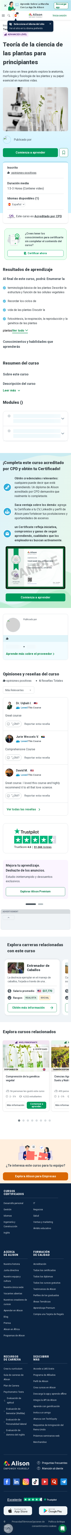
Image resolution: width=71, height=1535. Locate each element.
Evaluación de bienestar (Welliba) (15, 1411)
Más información (15, 1105)
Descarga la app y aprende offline (49, 1394)
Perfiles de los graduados (46, 1295)
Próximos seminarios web (46, 1436)
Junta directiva (11, 1270)
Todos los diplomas (43, 1276)
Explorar (3, 15)
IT (34, 1203)
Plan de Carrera (11, 1385)
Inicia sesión (60, 15)
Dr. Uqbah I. (23, 703)
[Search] (7, 13)
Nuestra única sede (13, 1287)
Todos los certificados (44, 1270)
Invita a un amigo (42, 1412)
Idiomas (8, 1216)
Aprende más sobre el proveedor (29, 654)
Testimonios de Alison (44, 1289)
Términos (27, 1521)
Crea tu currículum (13, 1368)
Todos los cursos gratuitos (46, 1283)
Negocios (38, 1209)
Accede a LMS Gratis (43, 1368)
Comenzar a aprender (36, 1105)
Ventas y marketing (43, 1222)
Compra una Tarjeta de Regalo (48, 1314)
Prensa (7, 1323)
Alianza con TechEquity (45, 1419)
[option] (32, 987)
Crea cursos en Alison (44, 1387)
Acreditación (39, 1264)
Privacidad (17, 1521)
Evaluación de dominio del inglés (15, 1432)
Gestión (7, 1209)
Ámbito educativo (42, 1228)
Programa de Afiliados (44, 1375)
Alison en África (12, 1329)
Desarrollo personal (13, 1203)
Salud (36, 1216)
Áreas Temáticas (42, 1301)
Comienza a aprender (30, 152)
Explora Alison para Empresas (35, 1176)
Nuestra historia (12, 1264)
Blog (6, 1317)
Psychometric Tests (14, 1392)
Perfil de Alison (40, 1381)
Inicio (6, 25)
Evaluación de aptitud (14, 1400)
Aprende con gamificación (46, 1406)
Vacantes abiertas (13, 1293)
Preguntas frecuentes (54, 1462)
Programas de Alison (14, 1335)
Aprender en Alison (13, 1310)
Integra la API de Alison (45, 1400)
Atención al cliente (52, 1468)
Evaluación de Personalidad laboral (16, 1421)
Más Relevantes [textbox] (14, 690)
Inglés (7, 1232)
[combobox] (18, 690)
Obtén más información (28, 1007)
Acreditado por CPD (48, 216)
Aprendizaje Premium (44, 1308)
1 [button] (31, 907)
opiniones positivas (23, 173)
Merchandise (40, 1442)
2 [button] (41, 907)
